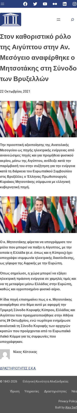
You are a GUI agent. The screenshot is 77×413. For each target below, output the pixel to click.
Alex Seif (71, 407)
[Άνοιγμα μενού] (2, 3)
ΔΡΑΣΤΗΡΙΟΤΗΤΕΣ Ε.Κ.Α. (18, 368)
